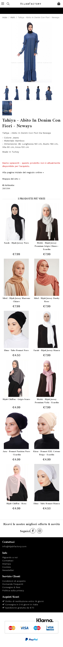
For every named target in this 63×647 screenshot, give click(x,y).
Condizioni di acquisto (14, 581)
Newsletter (8, 570)
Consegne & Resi (11, 587)
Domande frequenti (12, 584)
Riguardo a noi (10, 557)
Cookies (6, 567)
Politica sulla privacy (13, 590)
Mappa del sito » (11, 179)
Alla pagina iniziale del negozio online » (23, 172)
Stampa (6, 564)
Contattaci (7, 560)
